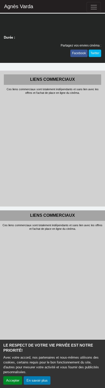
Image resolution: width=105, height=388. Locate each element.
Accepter (12, 380)
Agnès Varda (18, 6)
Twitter (94, 53)
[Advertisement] (52, 150)
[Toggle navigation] (94, 7)
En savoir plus (37, 380)
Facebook (79, 53)
